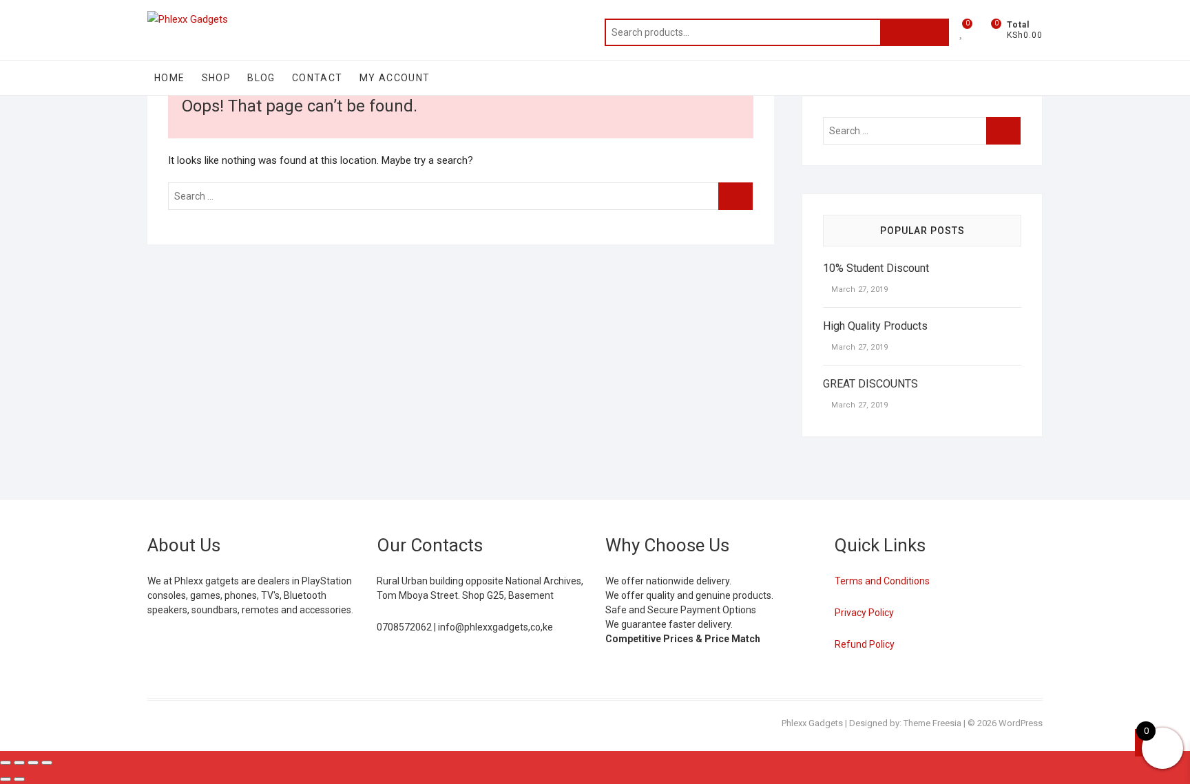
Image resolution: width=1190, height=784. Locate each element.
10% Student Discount (876, 268)
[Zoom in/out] (5, 763)
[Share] (33, 763)
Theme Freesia (932, 723)
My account (394, 77)
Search (914, 32)
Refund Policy (865, 644)
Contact (317, 77)
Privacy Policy (864, 612)
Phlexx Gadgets (812, 723)
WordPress (1021, 723)
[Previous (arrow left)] (5, 779)
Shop (216, 77)
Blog (261, 77)
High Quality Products (875, 325)
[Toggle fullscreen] (19, 763)
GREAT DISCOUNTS (870, 383)
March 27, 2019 (858, 289)
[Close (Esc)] (46, 763)
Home (169, 77)
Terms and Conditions (882, 580)
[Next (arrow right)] (19, 779)
